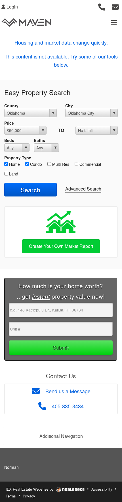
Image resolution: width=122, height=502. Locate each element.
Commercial (89, 164)
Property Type (17, 157)
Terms (11, 496)
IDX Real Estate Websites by (30, 489)
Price (9, 123)
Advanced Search (83, 188)
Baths (39, 140)
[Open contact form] (115, 6)
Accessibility (101, 489)
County (11, 105)
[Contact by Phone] (101, 6)
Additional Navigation (61, 436)
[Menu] (114, 22)
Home (14, 164)
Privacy (29, 496)
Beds (9, 140)
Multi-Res (60, 164)
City (69, 105)
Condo (35, 164)
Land (13, 174)
